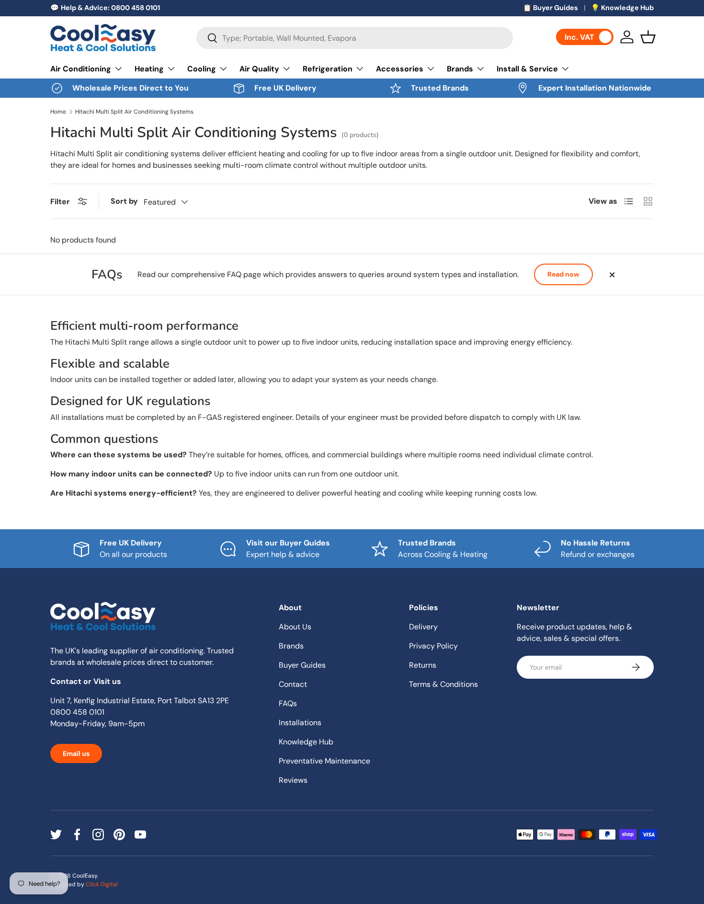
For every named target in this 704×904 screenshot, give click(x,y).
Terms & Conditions (443, 684)
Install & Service (527, 69)
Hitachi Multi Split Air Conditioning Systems (134, 112)
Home (58, 112)
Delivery (423, 627)
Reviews (293, 780)
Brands (460, 69)
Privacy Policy (433, 646)
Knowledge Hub (306, 742)
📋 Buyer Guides (550, 7)
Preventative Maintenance (324, 761)
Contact (293, 684)
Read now (563, 274)
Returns (422, 665)
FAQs (288, 703)
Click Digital (102, 884)
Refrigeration (327, 69)
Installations (300, 723)
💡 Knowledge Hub (622, 7)
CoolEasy (84, 876)
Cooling (201, 69)
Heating (149, 69)
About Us (295, 627)
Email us (76, 753)
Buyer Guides (302, 665)
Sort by (124, 201)
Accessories (399, 69)
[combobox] (354, 38)
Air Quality (259, 69)
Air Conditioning (80, 69)
